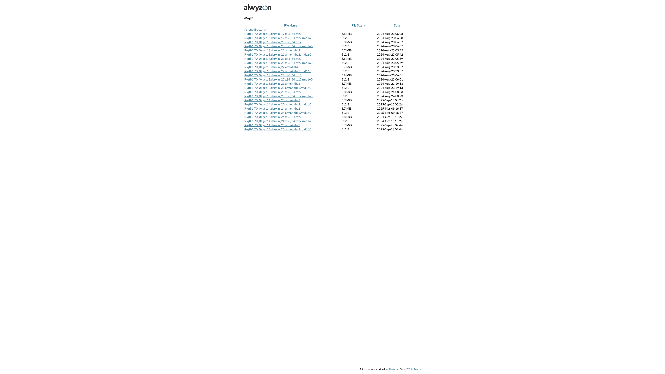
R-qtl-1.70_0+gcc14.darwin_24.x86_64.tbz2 (273, 116)
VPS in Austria (413, 369)
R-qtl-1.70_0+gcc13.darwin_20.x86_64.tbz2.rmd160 (278, 46)
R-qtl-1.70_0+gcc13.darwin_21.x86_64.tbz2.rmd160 (278, 62)
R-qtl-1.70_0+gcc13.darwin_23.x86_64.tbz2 (273, 92)
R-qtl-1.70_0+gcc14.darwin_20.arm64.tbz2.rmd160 (277, 104)
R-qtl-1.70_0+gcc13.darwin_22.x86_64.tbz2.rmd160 (278, 79)
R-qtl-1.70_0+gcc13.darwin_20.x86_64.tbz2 (273, 42)
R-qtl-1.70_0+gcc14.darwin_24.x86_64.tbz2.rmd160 (278, 121)
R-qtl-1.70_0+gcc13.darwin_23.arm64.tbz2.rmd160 (277, 87)
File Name (290, 25)
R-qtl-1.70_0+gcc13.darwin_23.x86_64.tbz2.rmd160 (278, 96)
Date (397, 25)
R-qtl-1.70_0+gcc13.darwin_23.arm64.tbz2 (272, 83)
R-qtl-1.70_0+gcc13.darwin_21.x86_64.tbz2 (273, 58)
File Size (357, 25)
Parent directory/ (255, 29)
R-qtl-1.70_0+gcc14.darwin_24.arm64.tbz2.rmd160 (277, 112)
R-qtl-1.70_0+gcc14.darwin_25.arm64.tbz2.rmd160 (277, 129)
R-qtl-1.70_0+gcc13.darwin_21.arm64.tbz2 (272, 50)
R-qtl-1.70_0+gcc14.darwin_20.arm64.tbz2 (272, 100)
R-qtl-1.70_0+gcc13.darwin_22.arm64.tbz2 (272, 67)
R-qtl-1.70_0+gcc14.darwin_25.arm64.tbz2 (272, 125)
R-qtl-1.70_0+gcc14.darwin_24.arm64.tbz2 (272, 108)
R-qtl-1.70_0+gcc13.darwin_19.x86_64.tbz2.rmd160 (278, 38)
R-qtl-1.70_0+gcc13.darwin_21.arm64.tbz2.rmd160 (277, 54)
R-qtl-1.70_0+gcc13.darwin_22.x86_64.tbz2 (273, 75)
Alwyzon (393, 369)
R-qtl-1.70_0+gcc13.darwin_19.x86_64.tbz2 (273, 33)
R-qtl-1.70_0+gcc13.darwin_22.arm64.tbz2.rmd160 (277, 71)
